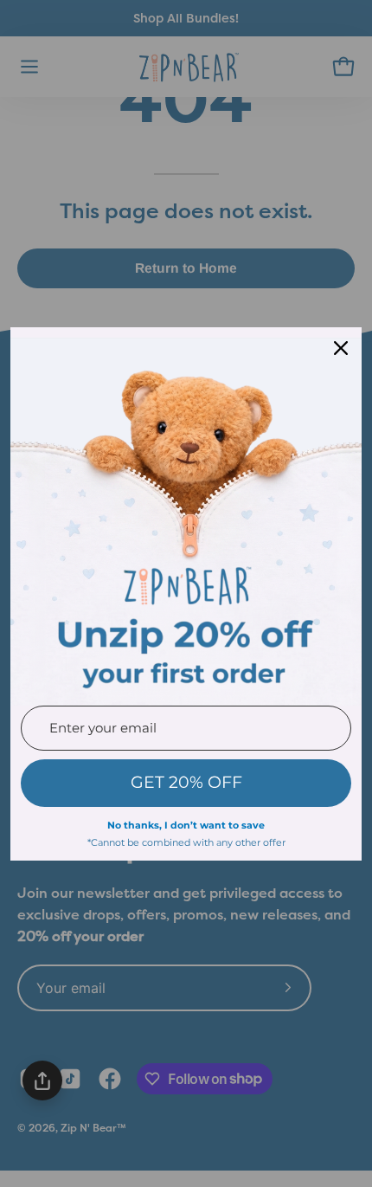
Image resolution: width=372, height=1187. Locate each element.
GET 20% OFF (186, 782)
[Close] (341, 348)
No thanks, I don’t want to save (186, 825)
